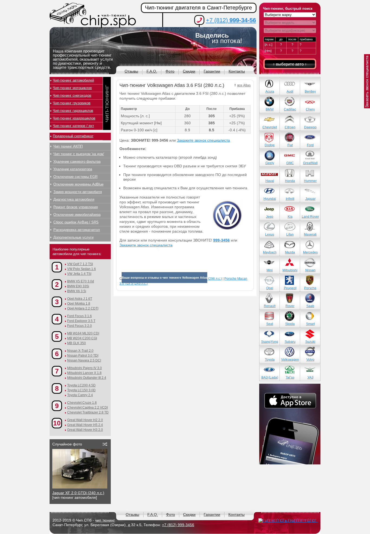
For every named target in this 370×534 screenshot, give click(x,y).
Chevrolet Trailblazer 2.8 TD (88, 412)
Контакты (237, 71)
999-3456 (221, 240)
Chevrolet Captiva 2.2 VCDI (87, 407)
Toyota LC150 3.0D (81, 390)
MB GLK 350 (76, 343)
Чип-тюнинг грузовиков (71, 103)
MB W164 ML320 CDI (83, 333)
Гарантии (212, 71)
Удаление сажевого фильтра (76, 161)
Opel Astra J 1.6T (79, 299)
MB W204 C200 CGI (82, 338)
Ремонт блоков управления (75, 207)
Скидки (189, 71)
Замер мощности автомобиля (77, 192)
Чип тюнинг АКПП (68, 146)
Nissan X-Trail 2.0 (80, 351)
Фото (169, 71)
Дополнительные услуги (73, 237)
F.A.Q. (152, 71)
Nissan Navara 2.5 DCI (84, 360)
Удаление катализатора (72, 169)
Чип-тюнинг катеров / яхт (73, 126)
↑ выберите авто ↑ (290, 64)
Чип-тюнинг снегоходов (72, 95)
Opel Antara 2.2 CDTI (82, 308)
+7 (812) (231, 20)
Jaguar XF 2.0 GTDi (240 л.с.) (78, 493)
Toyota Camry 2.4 (80, 395)
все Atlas (244, 85)
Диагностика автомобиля (73, 199)
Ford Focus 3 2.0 (79, 326)
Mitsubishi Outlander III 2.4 (86, 378)
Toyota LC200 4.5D (81, 385)
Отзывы (131, 71)
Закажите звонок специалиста (203, 140)
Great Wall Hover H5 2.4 (85, 425)
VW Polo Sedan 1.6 (81, 269)
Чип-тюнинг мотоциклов (72, 88)
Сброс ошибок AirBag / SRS (76, 222)
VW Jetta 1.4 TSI (79, 274)
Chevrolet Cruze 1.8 (82, 403)
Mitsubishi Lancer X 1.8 (84, 373)
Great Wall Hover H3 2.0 (85, 430)
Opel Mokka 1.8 (78, 303)
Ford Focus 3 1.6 (79, 316)
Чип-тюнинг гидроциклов (73, 111)
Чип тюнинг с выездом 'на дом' (78, 154)
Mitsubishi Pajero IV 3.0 (84, 368)
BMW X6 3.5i (76, 291)
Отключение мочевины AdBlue (78, 184)
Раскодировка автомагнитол (76, 230)
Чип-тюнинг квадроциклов (74, 118)
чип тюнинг (105, 520)
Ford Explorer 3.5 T (81, 321)
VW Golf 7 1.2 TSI (80, 264)
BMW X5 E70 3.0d (80, 281)
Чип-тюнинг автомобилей (73, 80)
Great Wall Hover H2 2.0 (85, 420)
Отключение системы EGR (75, 177)
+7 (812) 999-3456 (178, 525)
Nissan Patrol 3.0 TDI (82, 355)
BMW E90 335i (78, 286)
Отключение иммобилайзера (76, 215)
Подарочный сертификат (73, 136)
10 (57, 423)
